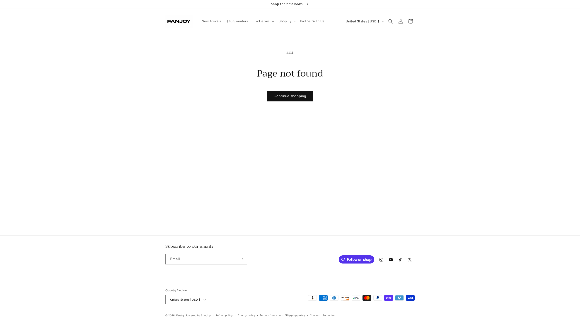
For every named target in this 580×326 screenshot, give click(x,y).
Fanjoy (180, 315)
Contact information (322, 315)
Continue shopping (290, 96)
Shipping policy (295, 315)
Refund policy (224, 315)
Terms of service (270, 315)
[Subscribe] (242, 259)
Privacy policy (246, 315)
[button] (263, 21)
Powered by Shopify (198, 315)
